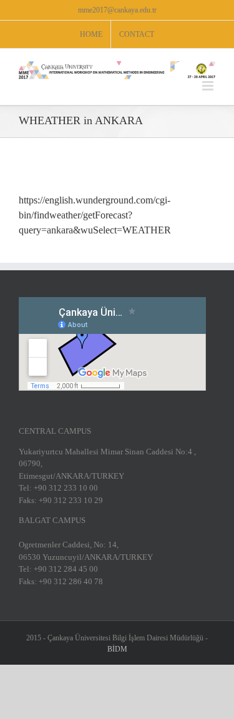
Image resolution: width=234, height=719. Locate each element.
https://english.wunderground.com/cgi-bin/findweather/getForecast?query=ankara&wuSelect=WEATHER (95, 215)
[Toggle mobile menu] (208, 85)
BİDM (117, 649)
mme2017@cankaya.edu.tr (117, 10)
